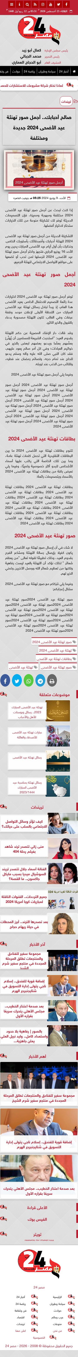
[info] (19, 4)
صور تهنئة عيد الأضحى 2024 (52, 641)
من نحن (57, 1330)
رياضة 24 (29, 71)
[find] (27, 4)
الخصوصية (39, 1337)
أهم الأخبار (37, 1055)
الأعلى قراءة (37, 1207)
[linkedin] (42, 4)
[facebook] (66, 4)
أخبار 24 (63, 71)
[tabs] (11, 4)
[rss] (35, 4)
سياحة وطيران (47, 71)
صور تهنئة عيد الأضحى (57, 667)
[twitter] (58, 4)
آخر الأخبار (37, 943)
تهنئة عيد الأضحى (21, 667)
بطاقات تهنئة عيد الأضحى (55, 658)
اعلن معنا (20, 1330)
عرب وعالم (57, 1316)
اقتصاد (20, 1316)
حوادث (16, 71)
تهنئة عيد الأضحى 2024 (56, 650)
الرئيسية (57, 1296)
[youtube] (50, 4)
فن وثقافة (20, 1310)
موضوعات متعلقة (54, 694)
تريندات (66, 101)
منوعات (57, 1323)
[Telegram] (40, 680)
